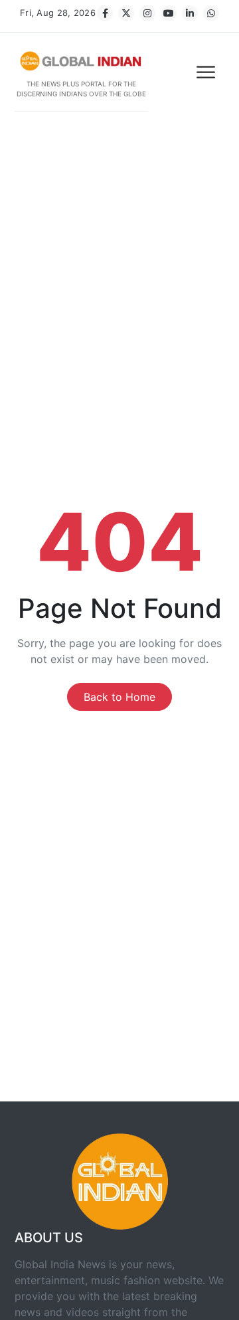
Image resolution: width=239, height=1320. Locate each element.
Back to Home (119, 697)
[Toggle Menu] (207, 72)
